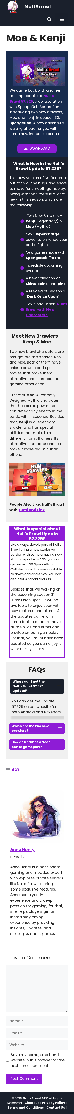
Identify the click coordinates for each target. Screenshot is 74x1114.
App (15, 769)
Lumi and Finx (32, 509)
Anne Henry (22, 849)
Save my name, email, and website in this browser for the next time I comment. (38, 1060)
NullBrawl (37, 6)
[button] (49, 19)
